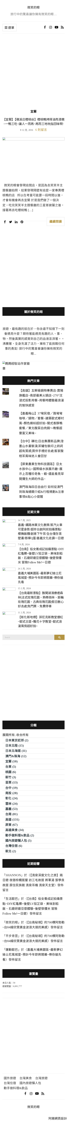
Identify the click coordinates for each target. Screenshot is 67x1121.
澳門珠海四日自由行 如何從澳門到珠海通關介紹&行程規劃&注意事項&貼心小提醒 (41, 492)
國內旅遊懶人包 (30, 1083)
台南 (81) (11, 814)
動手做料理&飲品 (16, 1088)
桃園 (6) (10, 772)
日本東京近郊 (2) (16, 740)
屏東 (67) (11, 824)
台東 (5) (10, 766)
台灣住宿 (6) (13, 845)
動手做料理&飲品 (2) (19, 835)
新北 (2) (10, 851)
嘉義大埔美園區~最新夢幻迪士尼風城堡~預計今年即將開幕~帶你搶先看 (40, 578)
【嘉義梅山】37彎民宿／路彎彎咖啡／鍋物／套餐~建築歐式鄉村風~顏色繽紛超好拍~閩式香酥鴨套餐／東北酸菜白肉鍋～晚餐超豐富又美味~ (41, 423)
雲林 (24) (11, 803)
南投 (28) (11, 793)
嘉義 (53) (11, 809)
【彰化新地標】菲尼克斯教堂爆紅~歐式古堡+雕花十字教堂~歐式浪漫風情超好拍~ (40, 621)
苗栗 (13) (11, 782)
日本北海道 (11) (16, 750)
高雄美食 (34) (14, 830)
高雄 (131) (12, 819)
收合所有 (22, 735)
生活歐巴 (12, 898)
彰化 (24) (11, 798)
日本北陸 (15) (14, 745)
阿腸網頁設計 (57, 1118)
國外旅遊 (10, 1078)
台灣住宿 (10, 1083)
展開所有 (8, 735)
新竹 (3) (10, 777)
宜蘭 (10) (11, 761)
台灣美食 (26, 1078)
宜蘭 (33, 111)
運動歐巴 (12, 949)
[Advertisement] (33, 73)
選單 (10, 27)
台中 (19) (11, 788)
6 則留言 (41, 129)
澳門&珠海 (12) (15, 756)
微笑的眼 (33, 7)
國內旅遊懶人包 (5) (18, 840)
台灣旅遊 (41, 1078)
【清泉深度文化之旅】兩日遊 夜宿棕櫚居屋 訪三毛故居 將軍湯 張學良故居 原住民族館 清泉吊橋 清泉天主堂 (33, 880)
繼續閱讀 (55, 221)
